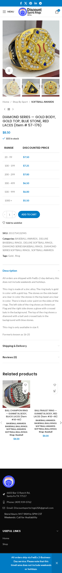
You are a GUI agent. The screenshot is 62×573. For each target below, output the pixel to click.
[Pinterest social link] (30, 3)
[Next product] (13, 109)
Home (6, 101)
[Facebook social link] (21, 3)
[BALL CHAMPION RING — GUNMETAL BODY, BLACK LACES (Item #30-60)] (16, 394)
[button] (6, 48)
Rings (12, 435)
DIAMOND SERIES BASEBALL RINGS (22, 246)
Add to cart (29, 214)
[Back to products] (9, 109)
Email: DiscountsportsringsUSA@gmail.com (30, 507)
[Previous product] (5, 109)
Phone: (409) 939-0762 (19, 502)
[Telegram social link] (40, 3)
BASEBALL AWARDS (26, 238)
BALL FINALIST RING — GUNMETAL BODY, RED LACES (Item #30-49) (46, 413)
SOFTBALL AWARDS (42, 101)
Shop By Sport (20, 101)
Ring (17, 255)
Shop (5, 544)
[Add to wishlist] (25, 385)
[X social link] (25, 3)
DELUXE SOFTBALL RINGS (37, 242)
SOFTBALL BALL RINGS (16, 432)
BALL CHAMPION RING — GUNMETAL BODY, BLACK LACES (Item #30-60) (16, 415)
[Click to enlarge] (9, 71)
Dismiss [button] (57, 563)
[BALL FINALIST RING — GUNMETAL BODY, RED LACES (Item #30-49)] (45, 394)
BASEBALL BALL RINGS (16, 426)
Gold (10, 255)
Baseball (19, 435)
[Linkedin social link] (35, 3)
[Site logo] (31, 11)
